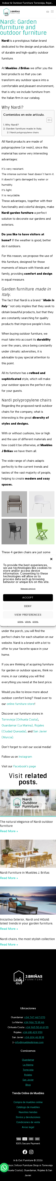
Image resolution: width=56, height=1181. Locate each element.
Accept (28, 597)
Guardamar (28, 1059)
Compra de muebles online (28, 1102)
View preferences (27, 614)
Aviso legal (28, 1127)
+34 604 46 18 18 (34, 1037)
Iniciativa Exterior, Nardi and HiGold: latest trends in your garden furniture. (26, 921)
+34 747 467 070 (34, 1017)
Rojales (28, 1074)
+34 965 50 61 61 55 (37, 1027)
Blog (28, 1084)
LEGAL (20, 622)
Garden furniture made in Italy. (24, 128)
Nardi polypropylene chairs (24, 132)
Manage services (28, 589)
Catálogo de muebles (28, 1107)
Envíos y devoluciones (28, 1117)
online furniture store (20, 704)
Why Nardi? (12, 124)
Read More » (9, 831)
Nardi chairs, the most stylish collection (27, 939)
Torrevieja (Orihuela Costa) (20, 719)
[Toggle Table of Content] (47, 120)
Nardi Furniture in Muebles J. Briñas (24, 873)
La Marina (28, 1064)
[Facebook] (25, 1152)
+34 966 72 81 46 (34, 1022)
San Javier (28, 1079)
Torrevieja (28, 1069)
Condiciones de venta (28, 1122)
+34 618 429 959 (32, 1032)
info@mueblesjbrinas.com (29, 1042)
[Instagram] (31, 1152)
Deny (28, 606)
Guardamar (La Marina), (18, 725)
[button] (51, 559)
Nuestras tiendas (28, 1112)
